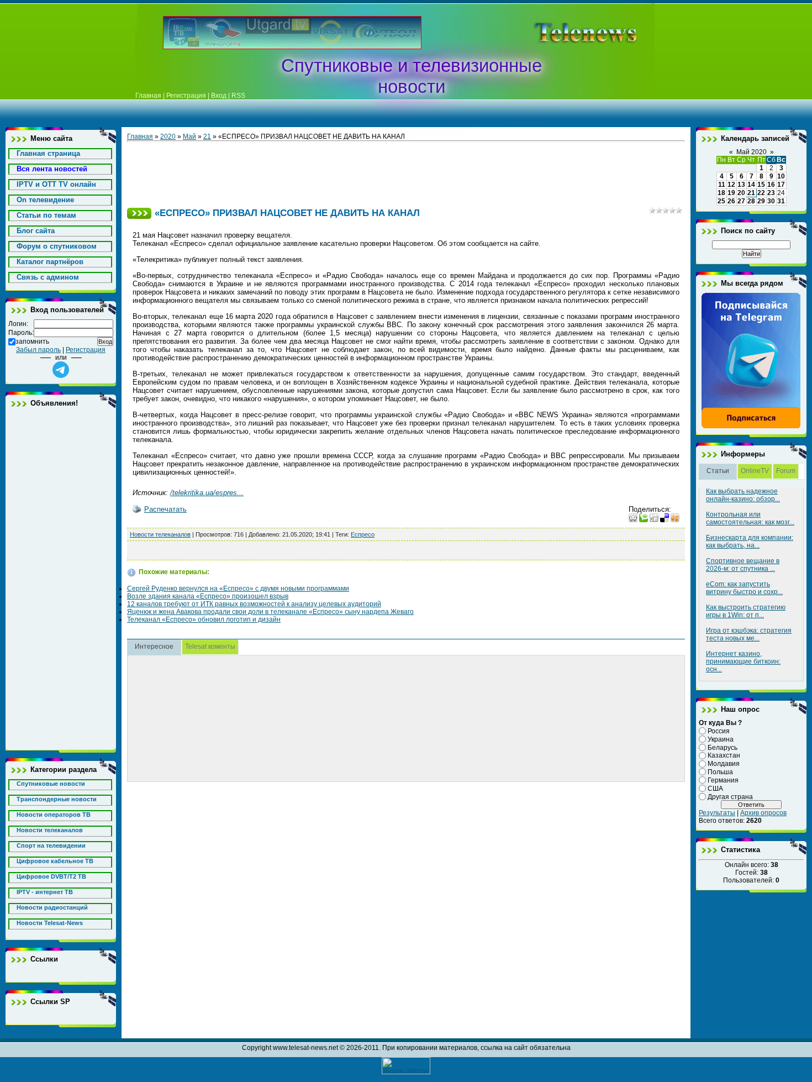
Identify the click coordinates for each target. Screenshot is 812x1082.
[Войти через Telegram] (60, 369)
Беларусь (722, 747)
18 (721, 193)
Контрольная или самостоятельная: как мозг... (750, 518)
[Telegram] (751, 426)
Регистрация (186, 95)
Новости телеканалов (160, 534)
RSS (238, 95)
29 (761, 201)
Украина (721, 739)
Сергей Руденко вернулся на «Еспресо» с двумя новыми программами (238, 588)
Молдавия (724, 764)
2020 (168, 136)
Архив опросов (763, 813)
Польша (720, 772)
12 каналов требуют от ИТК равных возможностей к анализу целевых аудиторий (254, 604)
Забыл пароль (38, 350)
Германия (723, 780)
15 (761, 184)
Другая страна (730, 796)
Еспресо (363, 534)
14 (751, 184)
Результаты (717, 813)
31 (781, 201)
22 (761, 193)
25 (721, 201)
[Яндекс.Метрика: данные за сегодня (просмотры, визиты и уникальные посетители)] (406, 1065)
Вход (218, 95)
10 (781, 176)
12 (731, 184)
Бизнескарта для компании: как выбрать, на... (749, 541)
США (715, 788)
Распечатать (165, 509)
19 (731, 193)
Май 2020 (751, 152)
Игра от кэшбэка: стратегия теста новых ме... (749, 634)
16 (771, 184)
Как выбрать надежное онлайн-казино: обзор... (743, 495)
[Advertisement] (568, 32)
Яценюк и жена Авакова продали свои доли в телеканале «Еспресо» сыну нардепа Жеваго (270, 612)
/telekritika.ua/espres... (207, 493)
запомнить (32, 341)
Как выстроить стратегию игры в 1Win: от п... (745, 611)
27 (741, 201)
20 (741, 193)
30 (771, 201)
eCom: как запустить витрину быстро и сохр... (744, 588)
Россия (719, 731)
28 (751, 201)
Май (189, 136)
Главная (148, 95)
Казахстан (724, 755)
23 (771, 193)
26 (731, 201)
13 (741, 184)
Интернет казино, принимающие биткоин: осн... (743, 661)
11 (721, 184)
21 (207, 136)
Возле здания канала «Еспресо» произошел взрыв (207, 596)
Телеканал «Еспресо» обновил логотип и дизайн (204, 619)
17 (781, 184)
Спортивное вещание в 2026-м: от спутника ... (742, 564)
